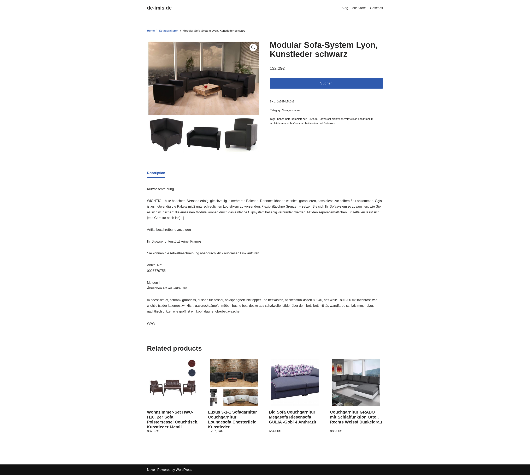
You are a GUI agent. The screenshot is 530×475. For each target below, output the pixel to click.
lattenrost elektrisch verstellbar (338, 118)
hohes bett (283, 118)
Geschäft (376, 8)
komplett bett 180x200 (305, 118)
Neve (151, 469)
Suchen (326, 83)
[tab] (156, 173)
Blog (344, 8)
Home (151, 30)
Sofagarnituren (168, 30)
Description (156, 173)
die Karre (359, 8)
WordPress (184, 469)
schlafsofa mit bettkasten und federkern (311, 123)
